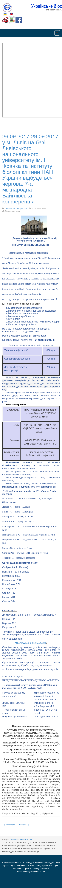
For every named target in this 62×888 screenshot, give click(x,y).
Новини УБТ (26, 839)
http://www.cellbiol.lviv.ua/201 (30, 643)
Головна (13, 839)
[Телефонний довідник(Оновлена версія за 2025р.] (5, 19)
